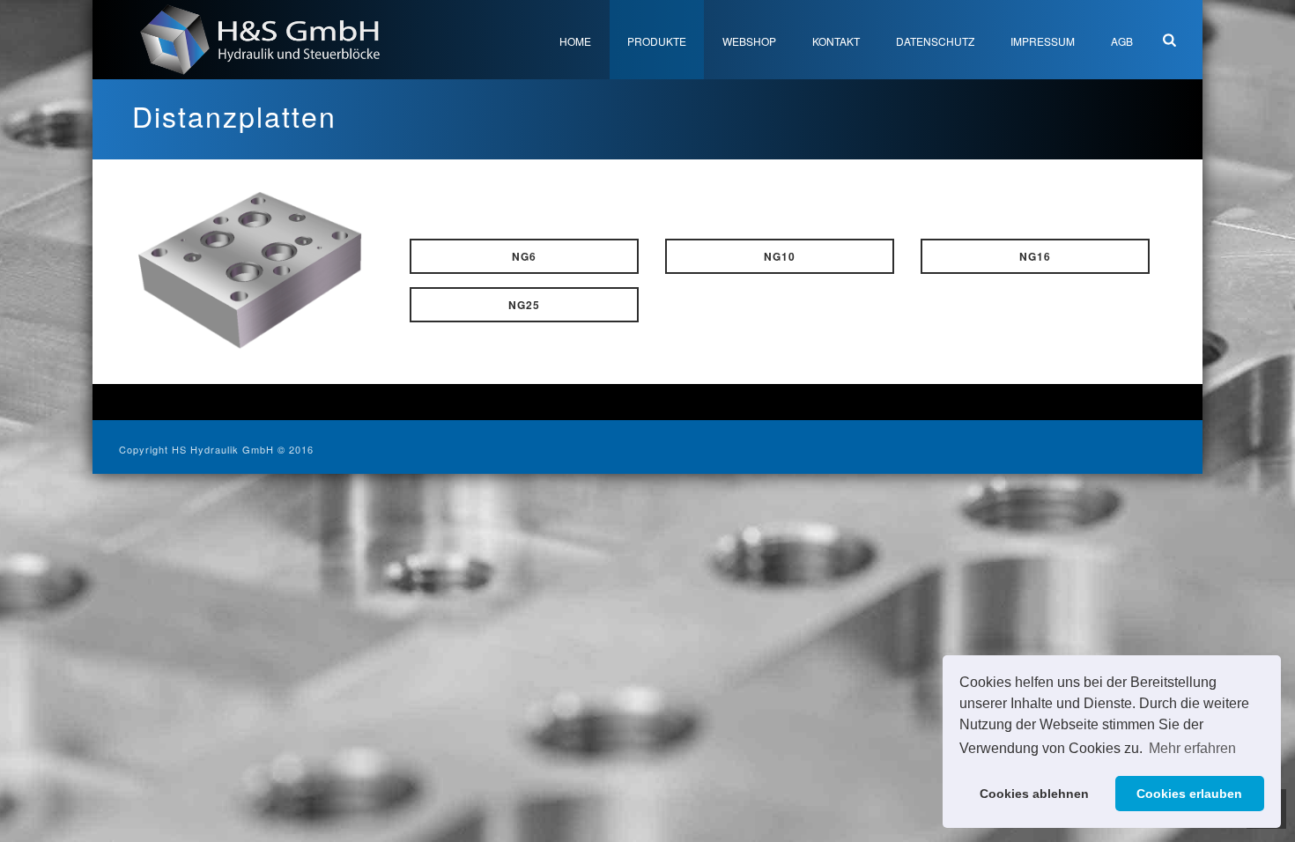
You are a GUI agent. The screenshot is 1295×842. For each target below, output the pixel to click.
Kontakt (836, 40)
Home (575, 40)
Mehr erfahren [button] (1192, 748)
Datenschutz (935, 40)
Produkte (656, 40)
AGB (1122, 40)
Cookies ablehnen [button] (1034, 794)
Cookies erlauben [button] (1189, 794)
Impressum (1042, 40)
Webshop (749, 40)
